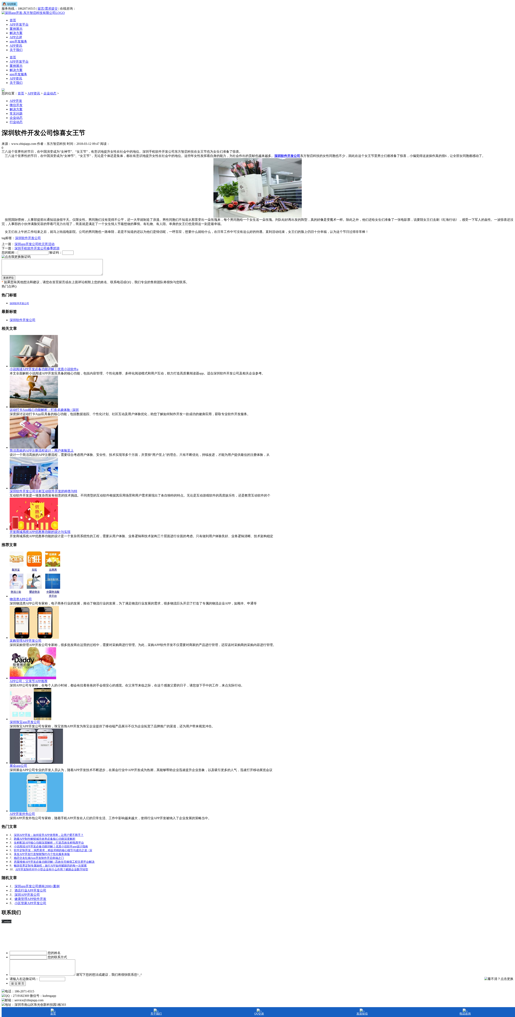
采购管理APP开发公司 (25, 640)
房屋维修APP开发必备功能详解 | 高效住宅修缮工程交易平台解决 (54, 861)
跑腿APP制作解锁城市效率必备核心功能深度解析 (44, 838)
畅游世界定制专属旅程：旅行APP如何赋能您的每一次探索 (50, 865)
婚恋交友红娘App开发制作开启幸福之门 (39, 857)
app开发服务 (18, 41)
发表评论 (8, 277)
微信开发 (16, 105)
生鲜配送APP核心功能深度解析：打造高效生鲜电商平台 (49, 842)
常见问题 (16, 113)
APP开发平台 (19, 24)
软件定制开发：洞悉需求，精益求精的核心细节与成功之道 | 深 (53, 850)
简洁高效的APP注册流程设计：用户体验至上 (42, 450)
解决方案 (16, 33)
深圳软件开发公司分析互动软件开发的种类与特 (43, 491)
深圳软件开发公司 (28, 238)
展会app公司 (18, 765)
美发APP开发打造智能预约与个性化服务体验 (42, 854)
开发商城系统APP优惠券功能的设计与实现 (40, 532)
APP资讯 (16, 45)
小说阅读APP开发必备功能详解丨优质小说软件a (44, 369)
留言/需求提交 (48, 8)
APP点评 (16, 37)
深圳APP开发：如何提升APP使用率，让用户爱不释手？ (48, 835)
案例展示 (16, 28)
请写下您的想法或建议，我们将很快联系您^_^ (109, 974)
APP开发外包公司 (22, 814)
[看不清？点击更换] (498, 979)
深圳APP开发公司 (27, 894)
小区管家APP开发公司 (30, 903)
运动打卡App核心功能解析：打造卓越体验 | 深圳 (44, 410)
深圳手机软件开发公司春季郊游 (37, 248)
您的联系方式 (57, 957)
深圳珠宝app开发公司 (25, 722)
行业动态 (16, 122)
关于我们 (16, 50)
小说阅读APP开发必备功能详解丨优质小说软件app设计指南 (51, 846)
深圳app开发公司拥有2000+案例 (37, 886)
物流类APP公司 (21, 599)
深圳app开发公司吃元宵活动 (34, 244)
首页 (13, 20)
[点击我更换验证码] (16, 257)
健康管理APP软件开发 (30, 899)
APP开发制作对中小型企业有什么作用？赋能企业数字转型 (51, 869)
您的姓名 (54, 953)
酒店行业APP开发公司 (30, 890)
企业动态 (49, 93)
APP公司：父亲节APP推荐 (28, 681)
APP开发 (16, 101)
